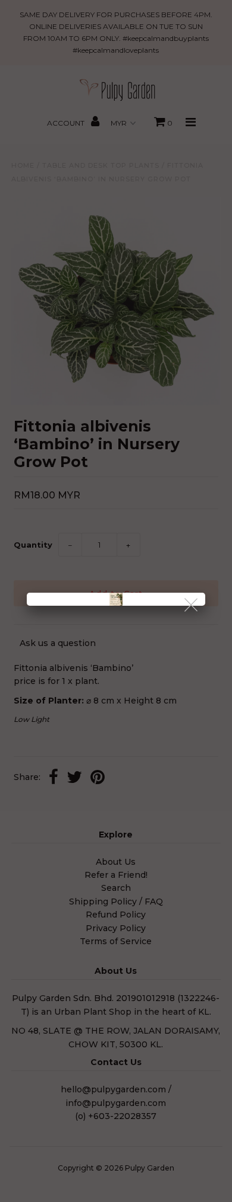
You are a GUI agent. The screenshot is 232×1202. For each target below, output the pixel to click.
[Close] (192, 605)
